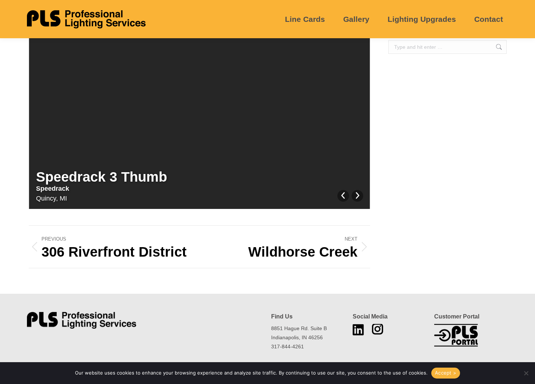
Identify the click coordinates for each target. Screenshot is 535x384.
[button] (526, 373)
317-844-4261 (287, 346)
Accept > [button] (445, 373)
